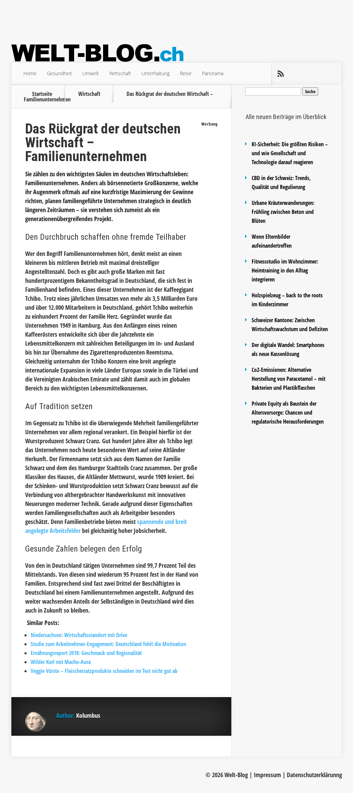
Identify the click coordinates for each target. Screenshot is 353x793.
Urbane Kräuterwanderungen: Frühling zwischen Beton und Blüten (283, 212)
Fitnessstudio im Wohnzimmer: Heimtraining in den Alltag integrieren (285, 270)
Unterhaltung (155, 73)
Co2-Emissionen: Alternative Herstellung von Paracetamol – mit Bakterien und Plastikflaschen (288, 378)
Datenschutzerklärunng (314, 775)
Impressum (267, 775)
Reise (186, 73)
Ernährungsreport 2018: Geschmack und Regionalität (86, 653)
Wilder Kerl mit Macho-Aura (61, 662)
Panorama (212, 73)
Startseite (42, 94)
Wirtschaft (120, 73)
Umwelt (90, 73)
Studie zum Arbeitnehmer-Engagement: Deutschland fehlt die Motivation (108, 644)
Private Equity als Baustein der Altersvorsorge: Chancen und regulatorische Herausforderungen (288, 412)
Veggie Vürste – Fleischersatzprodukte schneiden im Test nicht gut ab (104, 671)
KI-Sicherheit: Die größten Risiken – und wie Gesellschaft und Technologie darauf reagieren (290, 153)
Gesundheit (59, 73)
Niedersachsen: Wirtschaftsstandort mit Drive (79, 635)
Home (30, 73)
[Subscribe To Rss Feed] (280, 74)
